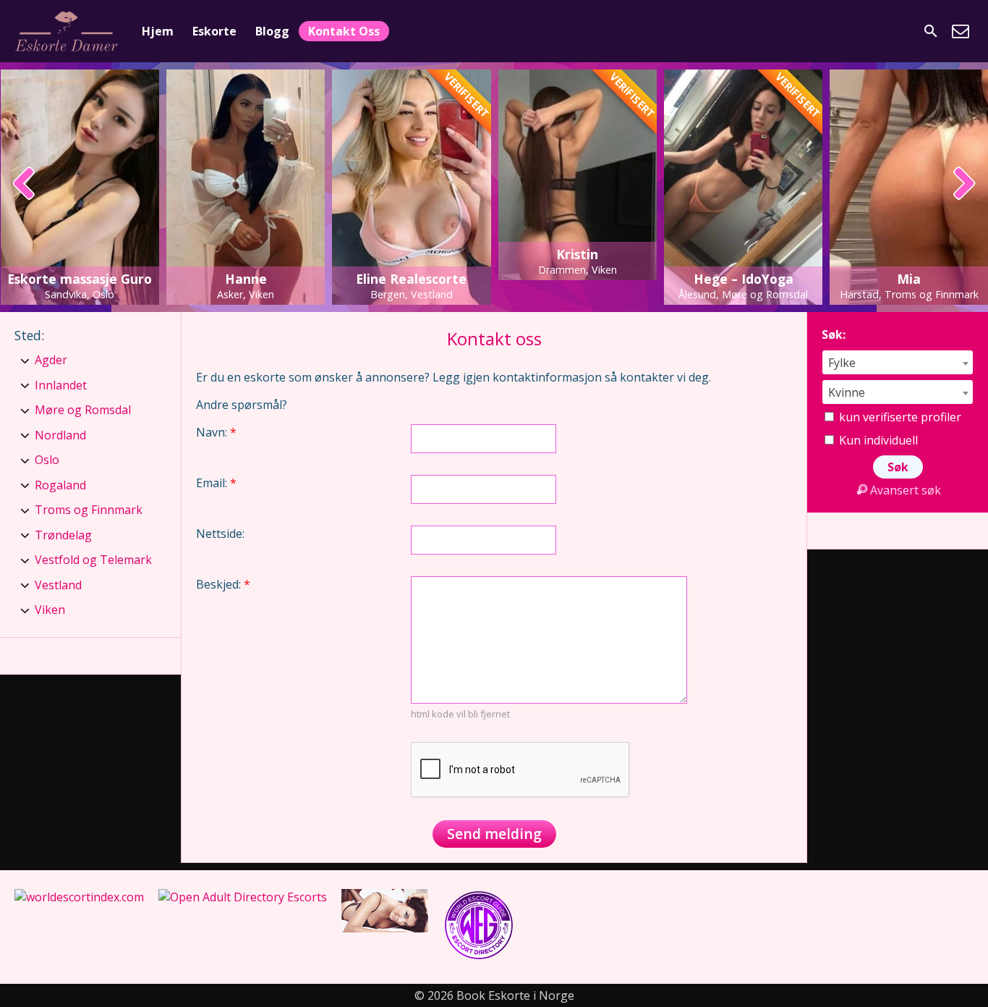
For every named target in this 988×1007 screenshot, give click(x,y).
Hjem (158, 31)
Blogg (272, 31)
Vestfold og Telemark (93, 560)
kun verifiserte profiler (898, 417)
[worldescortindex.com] (79, 897)
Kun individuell (877, 440)
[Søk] (931, 31)
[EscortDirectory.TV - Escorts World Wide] (384, 928)
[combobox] (898, 362)
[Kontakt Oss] (960, 31)
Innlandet (61, 385)
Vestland (58, 585)
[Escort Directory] (479, 957)
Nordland (60, 435)
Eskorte (214, 31)
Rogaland (60, 485)
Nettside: (220, 534)
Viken (50, 610)
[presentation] (24, 184)
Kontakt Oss (344, 31)
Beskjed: (223, 584)
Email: (216, 483)
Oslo (47, 460)
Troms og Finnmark (88, 510)
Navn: (216, 432)
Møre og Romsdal (83, 410)
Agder (51, 360)
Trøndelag (63, 535)
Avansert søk (905, 490)
